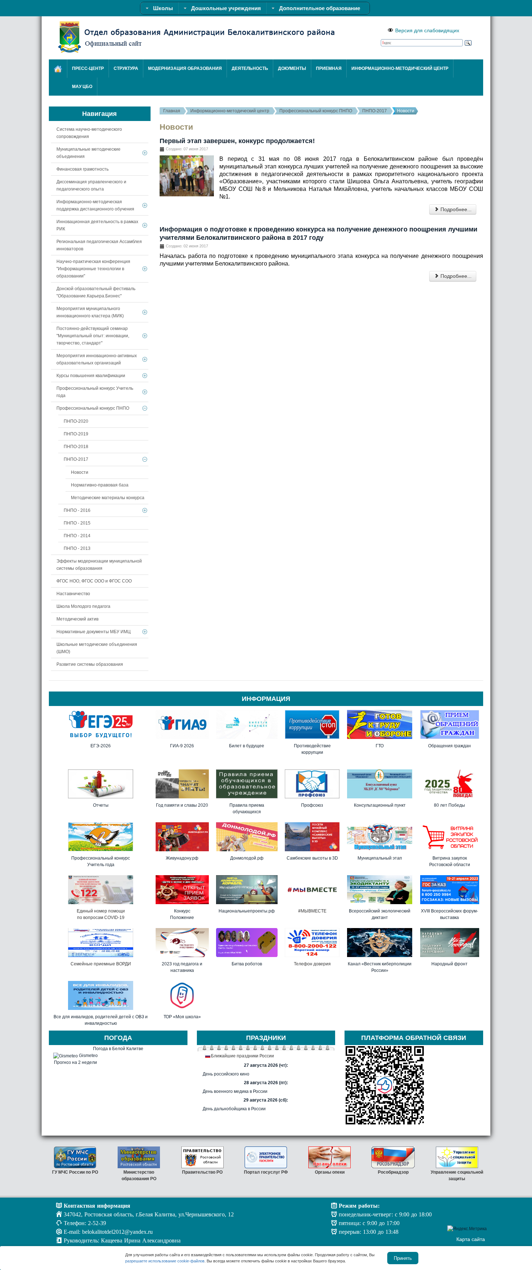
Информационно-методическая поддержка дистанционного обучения (95, 205)
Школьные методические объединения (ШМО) (96, 648)
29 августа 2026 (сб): (266, 1100)
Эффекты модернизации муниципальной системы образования (99, 565)
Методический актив (77, 619)
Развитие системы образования (89, 664)
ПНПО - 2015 (77, 523)
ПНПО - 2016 (77, 510)
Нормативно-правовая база (99, 485)
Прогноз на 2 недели (75, 1062)
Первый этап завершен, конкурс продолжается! (237, 141)
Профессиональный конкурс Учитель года (94, 392)
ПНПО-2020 (76, 421)
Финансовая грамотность (82, 169)
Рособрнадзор (393, 1172)
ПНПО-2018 (76, 446)
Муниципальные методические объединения (88, 153)
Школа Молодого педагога (83, 606)
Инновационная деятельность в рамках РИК (97, 225)
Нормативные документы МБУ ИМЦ (93, 631)
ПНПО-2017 (374, 110)
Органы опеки (330, 1172)
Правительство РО (202, 1172)
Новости (79, 472)
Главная (171, 110)
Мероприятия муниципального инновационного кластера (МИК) (90, 312)
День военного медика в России (235, 1091)
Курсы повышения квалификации (90, 375)
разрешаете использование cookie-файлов (164, 1261)
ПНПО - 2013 (77, 548)
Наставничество (73, 593)
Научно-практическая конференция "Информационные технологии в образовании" (93, 269)
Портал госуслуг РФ (266, 1172)
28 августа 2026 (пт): (266, 1082)
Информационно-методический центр (229, 110)
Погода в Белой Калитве (118, 1048)
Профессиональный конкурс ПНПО (315, 110)
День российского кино (226, 1074)
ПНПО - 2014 (77, 535)
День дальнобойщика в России (234, 1108)
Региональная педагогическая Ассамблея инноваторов (99, 245)
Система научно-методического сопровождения (89, 133)
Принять (403, 1257)
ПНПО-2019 (76, 433)
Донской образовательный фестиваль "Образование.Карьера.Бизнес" (95, 292)
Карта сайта (470, 1239)
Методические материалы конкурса (107, 497)
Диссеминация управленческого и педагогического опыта (91, 185)
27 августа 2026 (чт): (266, 1065)
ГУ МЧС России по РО (75, 1172)
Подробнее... (455, 209)
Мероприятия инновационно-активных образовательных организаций (96, 359)
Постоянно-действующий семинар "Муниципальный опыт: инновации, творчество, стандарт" (92, 336)
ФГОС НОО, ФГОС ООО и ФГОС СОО (94, 581)
